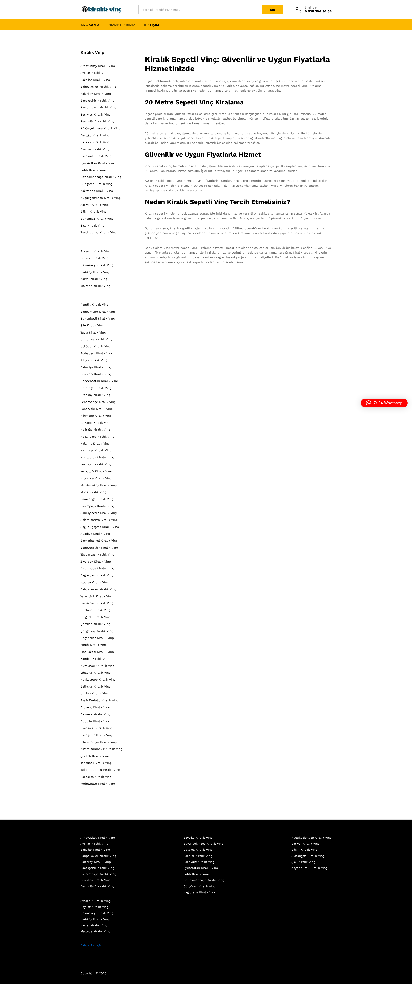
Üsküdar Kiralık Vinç (95, 346)
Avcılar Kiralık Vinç (94, 72)
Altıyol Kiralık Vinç (93, 360)
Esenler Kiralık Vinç (94, 149)
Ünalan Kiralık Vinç (94, 693)
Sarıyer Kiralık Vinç (94, 204)
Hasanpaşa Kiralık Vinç (97, 436)
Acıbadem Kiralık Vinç (96, 353)
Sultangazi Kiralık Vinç (97, 218)
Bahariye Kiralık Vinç (95, 367)
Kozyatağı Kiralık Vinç (96, 471)
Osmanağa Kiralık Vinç (96, 499)
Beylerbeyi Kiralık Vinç (96, 603)
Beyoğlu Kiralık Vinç (94, 135)
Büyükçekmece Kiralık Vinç (100, 128)
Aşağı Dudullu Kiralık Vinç (99, 700)
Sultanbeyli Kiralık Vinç (97, 318)
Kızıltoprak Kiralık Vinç (97, 457)
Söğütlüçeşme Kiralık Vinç (99, 527)
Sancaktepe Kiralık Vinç (98, 311)
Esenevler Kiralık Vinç (96, 728)
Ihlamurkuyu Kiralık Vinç (98, 742)
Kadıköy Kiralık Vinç (95, 272)
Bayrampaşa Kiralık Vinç (98, 107)
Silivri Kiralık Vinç (93, 211)
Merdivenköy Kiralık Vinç (98, 485)
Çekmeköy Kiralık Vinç (96, 265)
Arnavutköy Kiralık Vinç (97, 66)
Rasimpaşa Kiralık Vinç (97, 506)
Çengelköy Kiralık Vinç (96, 631)
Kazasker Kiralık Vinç (95, 450)
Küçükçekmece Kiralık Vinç (100, 198)
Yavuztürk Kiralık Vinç (96, 596)
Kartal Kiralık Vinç (93, 279)
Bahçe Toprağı (90, 945)
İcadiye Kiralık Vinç (94, 582)
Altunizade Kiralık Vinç (97, 568)
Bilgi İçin (311, 7)
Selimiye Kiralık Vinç (95, 686)
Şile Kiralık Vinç (92, 325)
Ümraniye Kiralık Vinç (96, 339)
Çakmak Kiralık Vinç (95, 714)
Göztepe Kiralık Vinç (95, 422)
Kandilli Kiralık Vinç (94, 658)
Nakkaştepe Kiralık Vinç (97, 679)
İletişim (151, 25)
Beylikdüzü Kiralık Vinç (97, 121)
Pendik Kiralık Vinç (94, 304)
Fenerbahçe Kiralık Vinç (98, 402)
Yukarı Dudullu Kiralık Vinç (100, 769)
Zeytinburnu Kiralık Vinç (98, 232)
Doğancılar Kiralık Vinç (97, 638)
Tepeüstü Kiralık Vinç (96, 763)
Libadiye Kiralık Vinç (95, 672)
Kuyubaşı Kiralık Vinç (96, 478)
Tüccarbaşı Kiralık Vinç (97, 554)
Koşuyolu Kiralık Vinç (95, 464)
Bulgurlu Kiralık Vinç (95, 617)
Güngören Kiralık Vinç (96, 184)
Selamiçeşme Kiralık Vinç (99, 519)
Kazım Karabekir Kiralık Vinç (101, 749)
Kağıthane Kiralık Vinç (96, 190)
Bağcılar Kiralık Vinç (95, 79)
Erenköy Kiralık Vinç (95, 395)
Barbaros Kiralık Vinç (95, 776)
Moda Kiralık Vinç (93, 492)
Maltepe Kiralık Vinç (95, 286)
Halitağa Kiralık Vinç (95, 429)
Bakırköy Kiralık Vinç (95, 93)
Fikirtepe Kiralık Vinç (96, 415)
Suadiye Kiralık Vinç (95, 533)
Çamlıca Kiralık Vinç (95, 624)
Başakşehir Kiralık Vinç (97, 100)
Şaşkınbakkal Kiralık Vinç (99, 540)
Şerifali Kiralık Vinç (94, 756)
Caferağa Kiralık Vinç (95, 388)
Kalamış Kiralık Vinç (95, 443)
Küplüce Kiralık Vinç (95, 610)
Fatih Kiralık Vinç (93, 170)
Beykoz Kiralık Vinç (94, 258)
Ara (272, 9)
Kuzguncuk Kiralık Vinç (97, 665)
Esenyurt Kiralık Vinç (95, 156)
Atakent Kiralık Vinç (95, 707)
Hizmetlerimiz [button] (121, 25)
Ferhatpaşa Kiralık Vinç (97, 783)
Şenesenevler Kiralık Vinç (99, 547)
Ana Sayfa (90, 25)
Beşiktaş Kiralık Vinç (95, 114)
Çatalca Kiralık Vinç (94, 142)
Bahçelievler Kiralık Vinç (98, 86)
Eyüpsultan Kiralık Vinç (97, 163)
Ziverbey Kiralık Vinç (95, 561)
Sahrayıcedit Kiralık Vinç (98, 513)
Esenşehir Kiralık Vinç (96, 735)
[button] (384, 403)
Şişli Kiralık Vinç (92, 225)
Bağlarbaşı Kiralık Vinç (96, 575)
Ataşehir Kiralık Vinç (95, 251)
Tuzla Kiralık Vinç (93, 332)
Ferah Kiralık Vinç (93, 644)
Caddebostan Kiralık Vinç (99, 381)
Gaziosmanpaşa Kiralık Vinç (100, 177)
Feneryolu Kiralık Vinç (96, 408)
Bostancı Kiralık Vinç (95, 374)
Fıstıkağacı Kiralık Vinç (97, 651)
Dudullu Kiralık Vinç (95, 721)
